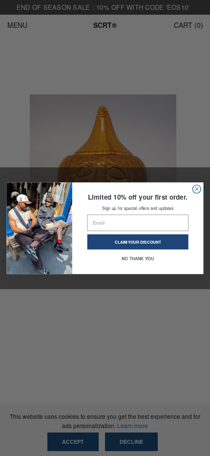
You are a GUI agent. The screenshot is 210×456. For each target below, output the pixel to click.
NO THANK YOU (138, 258)
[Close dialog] (196, 189)
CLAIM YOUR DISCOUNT (138, 242)
